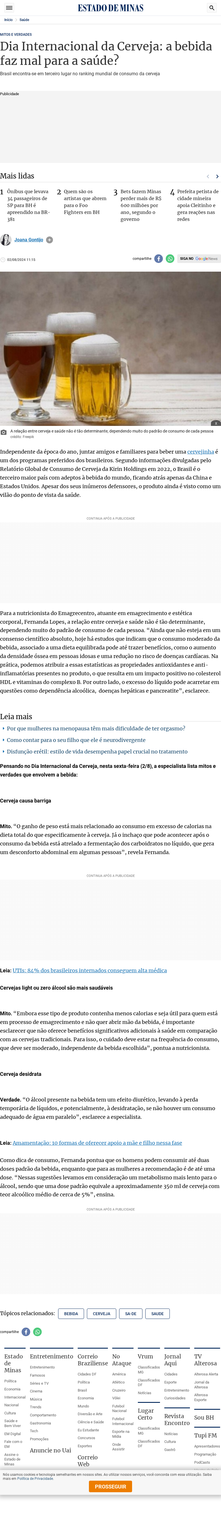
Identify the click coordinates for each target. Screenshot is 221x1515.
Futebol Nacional (119, 1408)
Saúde (24, 20)
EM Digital (12, 1434)
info (49, 239)
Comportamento (43, 1415)
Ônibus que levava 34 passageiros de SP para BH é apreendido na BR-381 (28, 205)
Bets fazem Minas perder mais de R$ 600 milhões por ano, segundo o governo (141, 205)
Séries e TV (39, 1383)
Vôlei (116, 1398)
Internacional (15, 1397)
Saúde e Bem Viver (12, 1423)
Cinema (36, 1391)
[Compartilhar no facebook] (158, 258)
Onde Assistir (118, 1447)
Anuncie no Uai (50, 1450)
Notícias (144, 1393)
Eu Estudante (88, 1430)
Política (10, 1381)
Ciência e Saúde (91, 1422)
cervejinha (200, 451)
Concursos (86, 1438)
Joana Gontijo (28, 240)
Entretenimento (42, 1367)
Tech (34, 1431)
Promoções (39, 1439)
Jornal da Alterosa (201, 1384)
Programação (205, 1454)
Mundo (83, 1406)
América (119, 1374)
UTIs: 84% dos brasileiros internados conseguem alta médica (90, 970)
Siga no (186, 259)
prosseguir (110, 1487)
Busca (212, 8)
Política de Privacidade (35, 1479)
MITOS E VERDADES (16, 35)
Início (8, 20)
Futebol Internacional (123, 1421)
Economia (12, 1389)
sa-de (130, 1313)
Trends (35, 1407)
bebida (71, 1313)
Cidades (171, 1374)
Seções (9, 8)
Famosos (37, 1375)
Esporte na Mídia (120, 1434)
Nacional (11, 1405)
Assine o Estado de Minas (12, 1459)
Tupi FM (205, 1435)
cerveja (101, 1313)
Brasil (82, 1390)
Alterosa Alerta (206, 1374)
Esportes (85, 1446)
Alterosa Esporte (201, 1397)
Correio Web (88, 1461)
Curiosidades (175, 1398)
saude (157, 1313)
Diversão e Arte (90, 1414)
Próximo (217, 176)
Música (36, 1399)
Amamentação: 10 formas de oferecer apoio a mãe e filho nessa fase (97, 1143)
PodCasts (202, 1462)
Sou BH (204, 1417)
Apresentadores (207, 1446)
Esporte (170, 1382)
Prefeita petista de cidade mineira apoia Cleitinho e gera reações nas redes (198, 205)
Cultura (10, 1413)
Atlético (118, 1382)
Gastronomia (40, 1423)
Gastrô (169, 1450)
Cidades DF (87, 1374)
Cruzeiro (118, 1390)
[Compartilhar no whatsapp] (170, 258)
